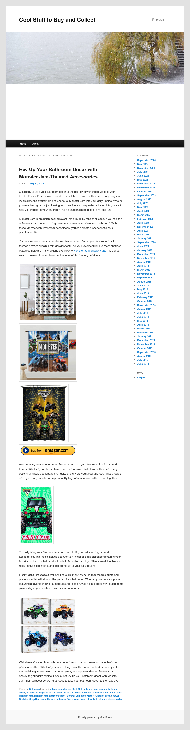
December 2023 (146, 183)
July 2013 (142, 360)
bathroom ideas (54, 692)
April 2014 (143, 324)
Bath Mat (77, 689)
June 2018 (143, 285)
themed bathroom (56, 699)
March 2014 (143, 328)
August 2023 (144, 199)
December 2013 (146, 340)
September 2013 (146, 352)
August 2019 (144, 262)
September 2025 (146, 160)
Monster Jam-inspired (98, 695)
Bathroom (34, 689)
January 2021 (144, 238)
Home (23, 143)
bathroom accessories (95, 689)
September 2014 (146, 305)
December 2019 (146, 254)
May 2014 (142, 320)
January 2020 (144, 250)
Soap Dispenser (37, 699)
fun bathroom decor (98, 692)
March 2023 (143, 214)
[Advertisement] (95, 112)
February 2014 (145, 332)
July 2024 (142, 171)
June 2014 (143, 317)
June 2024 (143, 175)
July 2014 (142, 313)
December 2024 (146, 168)
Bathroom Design (35, 692)
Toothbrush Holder (77, 699)
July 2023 (142, 203)
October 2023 (144, 191)
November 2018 (146, 273)
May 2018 (142, 289)
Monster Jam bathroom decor (49, 695)
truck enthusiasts (105, 699)
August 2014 (144, 309)
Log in (141, 377)
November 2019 (146, 258)
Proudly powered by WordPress (95, 717)
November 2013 (146, 344)
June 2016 (143, 293)
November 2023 (146, 187)
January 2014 (144, 336)
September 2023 (146, 195)
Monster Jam (26, 695)
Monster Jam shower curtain (91, 250)
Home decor (116, 692)
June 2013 (143, 363)
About (35, 143)
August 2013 (144, 356)
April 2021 (143, 230)
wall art (119, 699)
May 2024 (142, 179)
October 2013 (144, 348)
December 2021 (146, 226)
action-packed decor (60, 689)
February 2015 (145, 297)
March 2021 (143, 234)
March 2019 (143, 269)
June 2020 (143, 246)
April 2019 (143, 266)
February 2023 (145, 219)
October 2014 (144, 301)
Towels (91, 699)
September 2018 (146, 277)
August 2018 (144, 281)
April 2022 (143, 222)
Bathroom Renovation (75, 692)
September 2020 (146, 242)
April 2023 (143, 211)
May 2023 (142, 207)
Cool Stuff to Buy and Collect (57, 19)
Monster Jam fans (76, 695)
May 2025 (142, 164)
